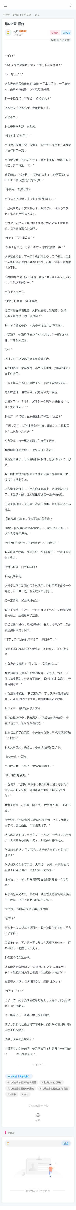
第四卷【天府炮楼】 (22, 15)
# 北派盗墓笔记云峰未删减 (21, 1088)
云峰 (16, 31)
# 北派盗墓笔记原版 (51, 1082)
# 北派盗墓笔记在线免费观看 (22, 1082)
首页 (7, 15)
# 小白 (25, 1094)
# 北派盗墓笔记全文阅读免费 (54, 1088)
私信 (67, 32)
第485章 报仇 (14, 23)
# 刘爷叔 (12, 1094)
